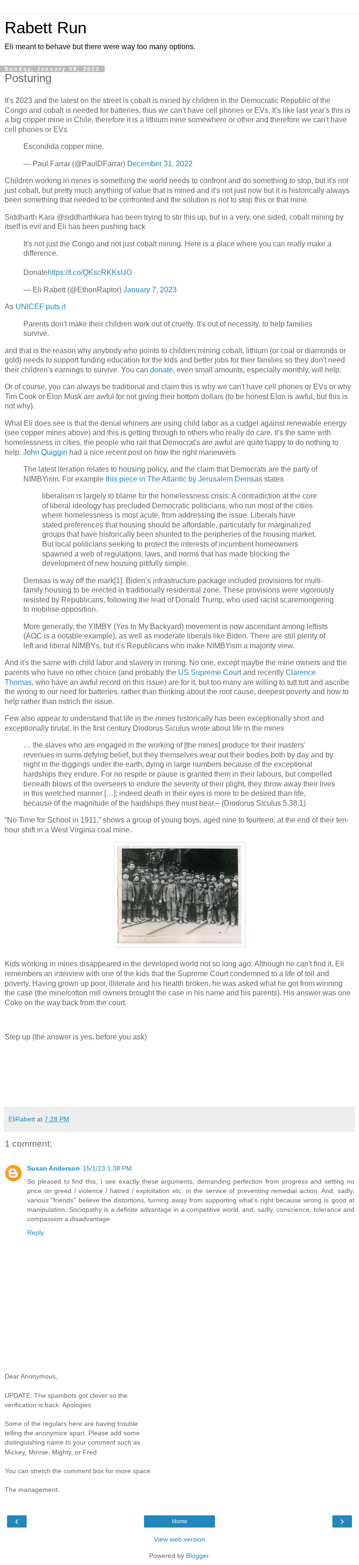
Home (179, 1521)
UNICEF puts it (40, 307)
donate (161, 370)
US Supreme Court (209, 672)
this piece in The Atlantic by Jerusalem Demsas (184, 479)
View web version (179, 1539)
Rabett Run (45, 28)
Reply (35, 1232)
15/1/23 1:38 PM (107, 1168)
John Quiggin (45, 452)
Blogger (197, 1555)
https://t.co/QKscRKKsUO (90, 272)
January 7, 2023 (150, 290)
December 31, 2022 (160, 164)
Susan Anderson (53, 1168)
